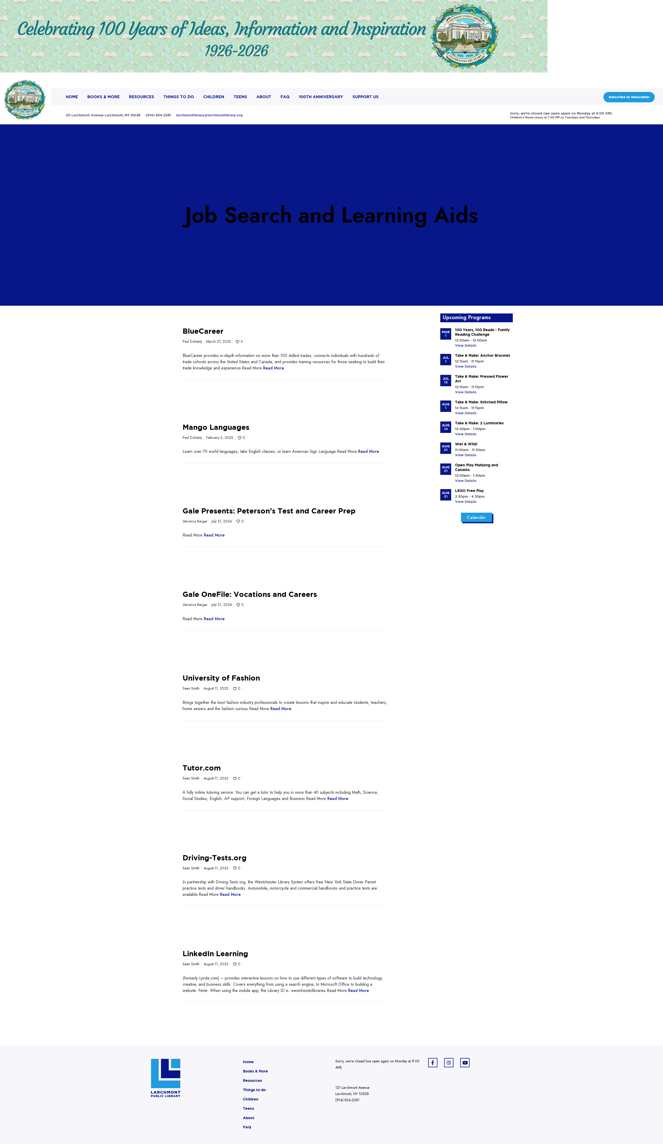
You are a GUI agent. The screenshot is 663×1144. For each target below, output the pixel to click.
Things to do (254, 1090)
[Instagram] (448, 1062)
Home (248, 1062)
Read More (273, 368)
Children (250, 1099)
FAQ (247, 1127)
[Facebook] (432, 1062)
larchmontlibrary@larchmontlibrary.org (209, 115)
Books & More (255, 1071)
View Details (466, 345)
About (248, 1118)
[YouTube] (465, 1062)
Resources (252, 1080)
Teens (248, 1108)
